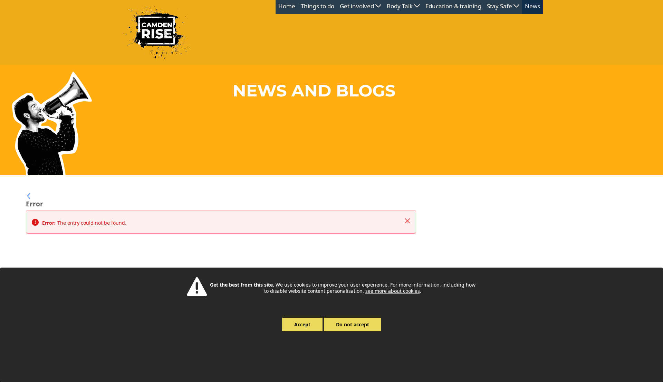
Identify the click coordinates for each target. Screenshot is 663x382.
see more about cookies (392, 291)
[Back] (28, 196)
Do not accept (352, 324)
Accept (302, 324)
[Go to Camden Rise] (156, 32)
